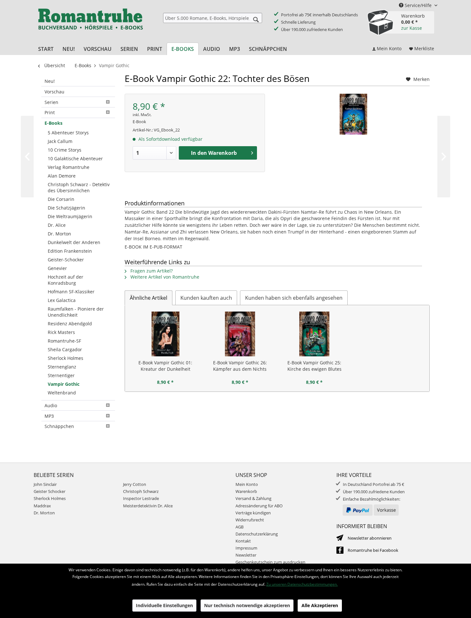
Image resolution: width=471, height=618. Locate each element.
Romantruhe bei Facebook (373, 550)
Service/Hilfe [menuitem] (418, 5)
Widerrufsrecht (250, 520)
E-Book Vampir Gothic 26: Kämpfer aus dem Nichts (240, 366)
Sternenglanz (62, 367)
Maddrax (42, 506)
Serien (51, 102)
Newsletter (246, 555)
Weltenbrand (62, 393)
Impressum (246, 548)
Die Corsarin (61, 199)
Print (50, 112)
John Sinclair (45, 484)
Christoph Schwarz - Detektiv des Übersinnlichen (79, 187)
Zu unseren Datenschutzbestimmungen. (302, 584)
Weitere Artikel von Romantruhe (164, 277)
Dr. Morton (59, 234)
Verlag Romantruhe (68, 167)
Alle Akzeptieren (320, 605)
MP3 (49, 416)
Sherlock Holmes (65, 358)
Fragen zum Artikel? (151, 271)
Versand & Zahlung (253, 498)
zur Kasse (411, 28)
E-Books (53, 123)
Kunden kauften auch (206, 297)
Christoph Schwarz (141, 491)
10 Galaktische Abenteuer (75, 158)
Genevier (57, 268)
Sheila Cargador (65, 349)
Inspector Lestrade (141, 498)
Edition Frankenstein (70, 251)
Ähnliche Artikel (148, 297)
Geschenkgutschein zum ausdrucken (270, 562)
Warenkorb (246, 491)
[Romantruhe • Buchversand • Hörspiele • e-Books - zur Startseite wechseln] (90, 23)
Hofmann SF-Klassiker (71, 292)
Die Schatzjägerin (66, 208)
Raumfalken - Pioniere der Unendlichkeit (76, 312)
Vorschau (54, 92)
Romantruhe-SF (64, 341)
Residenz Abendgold (70, 324)
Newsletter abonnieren (370, 538)
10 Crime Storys (64, 150)
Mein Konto (247, 484)
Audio (51, 405)
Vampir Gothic (63, 384)
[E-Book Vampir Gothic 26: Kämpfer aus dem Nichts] (240, 334)
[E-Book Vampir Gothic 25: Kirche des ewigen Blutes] (314, 334)
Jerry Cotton (134, 484)
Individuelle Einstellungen (164, 605)
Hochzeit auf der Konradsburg (65, 280)
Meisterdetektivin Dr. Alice (148, 506)
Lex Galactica (62, 300)
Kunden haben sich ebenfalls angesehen (294, 297)
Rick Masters (61, 332)
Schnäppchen (59, 426)
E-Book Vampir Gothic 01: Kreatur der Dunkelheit (165, 366)
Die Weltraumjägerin (70, 216)
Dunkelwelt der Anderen (74, 242)
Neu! (50, 81)
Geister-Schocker (66, 260)
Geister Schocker (49, 491)
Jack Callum (60, 141)
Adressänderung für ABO (259, 506)
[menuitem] (212, 18)
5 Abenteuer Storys (68, 133)
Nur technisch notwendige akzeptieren (247, 605)
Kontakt (243, 541)
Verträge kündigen (253, 513)
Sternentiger (61, 375)
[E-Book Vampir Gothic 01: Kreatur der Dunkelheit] (165, 334)
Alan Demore (62, 176)
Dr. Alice (57, 225)
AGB (240, 527)
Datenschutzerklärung (257, 534)
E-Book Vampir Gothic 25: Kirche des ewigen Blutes (314, 366)
